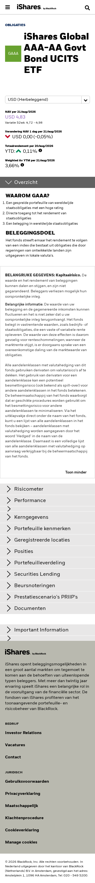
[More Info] (40, 150)
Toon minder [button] (75, 472)
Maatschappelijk (21, 806)
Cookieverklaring (22, 830)
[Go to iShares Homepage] (36, 7)
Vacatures (15, 745)
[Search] (87, 8)
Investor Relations (23, 733)
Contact (13, 757)
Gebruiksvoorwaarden (27, 782)
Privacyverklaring (22, 794)
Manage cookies (21, 842)
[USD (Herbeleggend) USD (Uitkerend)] (47, 100)
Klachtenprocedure (24, 818)
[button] (87, 7)
